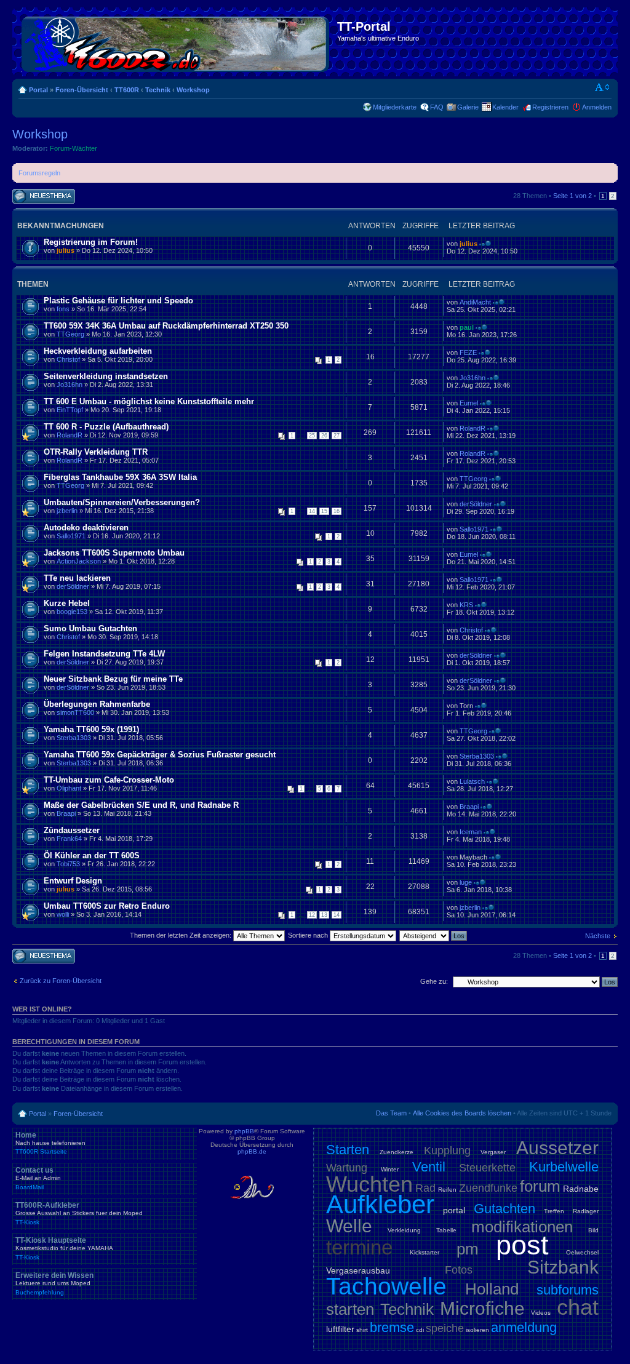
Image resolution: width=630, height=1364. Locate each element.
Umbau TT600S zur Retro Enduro (107, 906)
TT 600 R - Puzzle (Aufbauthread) (106, 426)
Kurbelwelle (564, 1167)
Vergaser (493, 1152)
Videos (541, 1312)
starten (350, 1309)
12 (312, 915)
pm (468, 1249)
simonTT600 (75, 712)
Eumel (469, 403)
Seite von (572, 195)
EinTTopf (70, 409)
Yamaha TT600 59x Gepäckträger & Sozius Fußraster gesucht (160, 754)
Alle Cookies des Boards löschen (462, 1113)
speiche (445, 1328)
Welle (349, 1226)
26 (324, 436)
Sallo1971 (71, 536)
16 (336, 511)
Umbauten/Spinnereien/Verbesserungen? (122, 502)
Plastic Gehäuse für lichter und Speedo (118, 300)
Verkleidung (404, 1230)
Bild (593, 1230)
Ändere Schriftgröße (603, 87)
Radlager (586, 1211)
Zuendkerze (396, 1152)
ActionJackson (79, 561)
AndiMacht (475, 302)
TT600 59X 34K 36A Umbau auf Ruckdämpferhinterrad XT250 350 (166, 325)
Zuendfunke (488, 1188)
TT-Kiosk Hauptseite (64, 1248)
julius (65, 250)
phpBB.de (251, 1151)
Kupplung (447, 1150)
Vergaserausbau (358, 1270)
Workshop (193, 90)
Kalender (505, 107)
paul (467, 327)
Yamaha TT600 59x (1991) (91, 729)
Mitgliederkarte (395, 107)
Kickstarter (424, 1252)
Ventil (428, 1167)
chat (578, 1307)
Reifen (447, 1189)
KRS (466, 604)
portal (454, 1210)
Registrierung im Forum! (91, 242)
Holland (492, 1289)
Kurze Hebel (67, 603)
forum (540, 1186)
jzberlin (67, 510)
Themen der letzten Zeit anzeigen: (181, 935)
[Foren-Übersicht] (176, 41)
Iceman (471, 832)
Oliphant (69, 788)
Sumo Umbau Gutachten (90, 628)
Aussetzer (557, 1148)
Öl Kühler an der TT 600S (92, 855)
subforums (567, 1290)
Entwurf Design (73, 880)
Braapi (66, 813)
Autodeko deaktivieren (86, 527)
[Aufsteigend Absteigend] (433, 935)
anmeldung (524, 1327)
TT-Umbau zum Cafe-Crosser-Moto (109, 779)
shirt (362, 1329)
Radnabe (581, 1189)
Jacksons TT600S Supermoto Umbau (114, 552)
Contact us (38, 1178)
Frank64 (69, 838)
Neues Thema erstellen (33, 196)
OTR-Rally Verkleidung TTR (96, 452)
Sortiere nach (309, 935)
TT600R (126, 90)
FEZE (468, 352)
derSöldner (476, 504)
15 (324, 511)
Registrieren (550, 107)
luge (466, 882)
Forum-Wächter (73, 148)
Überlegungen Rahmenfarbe (97, 704)
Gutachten (504, 1208)
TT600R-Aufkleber (79, 1213)
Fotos (458, 1270)
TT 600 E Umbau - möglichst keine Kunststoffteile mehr (149, 401)
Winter (390, 1169)
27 (336, 436)
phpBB (244, 1131)
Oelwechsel (582, 1252)
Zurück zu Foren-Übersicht (61, 980)
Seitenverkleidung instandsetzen (106, 376)
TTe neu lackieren (77, 578)
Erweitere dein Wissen (54, 1283)
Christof (68, 359)
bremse (392, 1327)
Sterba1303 (74, 737)
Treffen (554, 1211)
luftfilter (340, 1329)
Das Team (391, 1113)
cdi (420, 1329)
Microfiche (482, 1308)
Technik (157, 90)
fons (63, 309)
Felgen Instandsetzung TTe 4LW (104, 653)
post (522, 1245)
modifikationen (522, 1227)
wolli (63, 914)
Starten (347, 1149)
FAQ (437, 107)
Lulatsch (472, 781)
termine (359, 1247)
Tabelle (446, 1230)
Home (50, 1143)
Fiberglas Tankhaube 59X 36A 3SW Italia (120, 477)
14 (312, 511)
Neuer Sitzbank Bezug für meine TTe (113, 679)
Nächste (597, 935)
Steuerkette (487, 1168)
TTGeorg (70, 334)
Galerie (468, 107)
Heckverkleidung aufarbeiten (98, 351)
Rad (425, 1188)
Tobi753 (68, 863)
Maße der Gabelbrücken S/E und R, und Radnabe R (141, 805)
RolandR (69, 435)
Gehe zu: (434, 981)
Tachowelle (386, 1286)
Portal (38, 90)
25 (312, 436)
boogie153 (72, 611)
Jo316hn (69, 384)
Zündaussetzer (72, 830)
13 (324, 915)
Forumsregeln (39, 173)
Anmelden (597, 107)
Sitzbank (563, 1267)
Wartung (346, 1168)
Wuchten (369, 1184)
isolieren (477, 1329)
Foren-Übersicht (81, 90)
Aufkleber (380, 1204)
